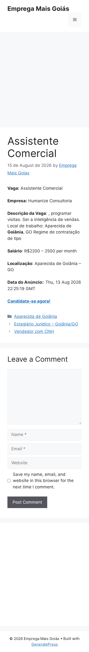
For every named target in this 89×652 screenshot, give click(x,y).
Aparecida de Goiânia (35, 316)
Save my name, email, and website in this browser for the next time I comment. (43, 480)
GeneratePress (44, 644)
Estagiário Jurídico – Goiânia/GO (46, 324)
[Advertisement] (44, 81)
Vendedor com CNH (34, 331)
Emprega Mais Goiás (38, 8)
